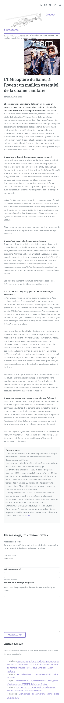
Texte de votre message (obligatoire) (19, 582)
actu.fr (28, 515)
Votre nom (8, 558)
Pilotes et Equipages (19, 35)
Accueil (6, 35)
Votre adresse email (12, 569)
